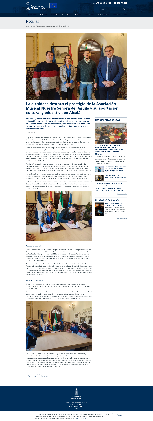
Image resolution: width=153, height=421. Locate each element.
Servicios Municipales (57, 15)
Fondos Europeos (89, 15)
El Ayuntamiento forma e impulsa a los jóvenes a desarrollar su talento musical (109, 189)
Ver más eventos (122, 218)
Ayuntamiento (32, 15)
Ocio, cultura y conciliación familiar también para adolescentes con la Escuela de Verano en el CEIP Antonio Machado (109, 149)
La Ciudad (43, 15)
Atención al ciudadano (120, 15)
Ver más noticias (122, 194)
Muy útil (33, 376)
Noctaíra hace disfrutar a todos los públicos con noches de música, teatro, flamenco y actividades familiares (116, 169)
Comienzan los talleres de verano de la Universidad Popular (109, 184)
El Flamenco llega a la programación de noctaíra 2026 (115, 176)
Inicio (27, 26)
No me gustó (48, 376)
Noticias (78, 15)
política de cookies (82, 418)
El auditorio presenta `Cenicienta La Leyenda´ (114, 204)
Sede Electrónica (104, 15)
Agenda (69, 15)
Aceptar (119, 415)
